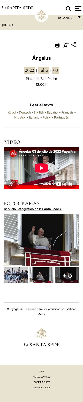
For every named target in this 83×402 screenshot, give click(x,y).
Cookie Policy (42, 382)
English (39, 112)
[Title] (74, 45)
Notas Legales (41, 376)
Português (61, 117)
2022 (29, 70)
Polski (46, 117)
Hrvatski (20, 117)
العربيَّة (12, 112)
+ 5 (67, 275)
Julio (6, 25)
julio (43, 70)
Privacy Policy (41, 387)
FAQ (41, 371)
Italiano (34, 117)
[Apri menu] (77, 8)
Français (67, 112)
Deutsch (25, 112)
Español (52, 112)
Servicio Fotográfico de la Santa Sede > (33, 209)
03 (55, 70)
